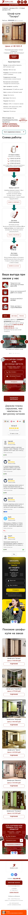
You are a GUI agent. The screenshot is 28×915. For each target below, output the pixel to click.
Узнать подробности (23, 120)
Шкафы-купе (13, 8)
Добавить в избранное (14, 896)
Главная (5, 8)
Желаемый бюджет (15, 376)
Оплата (21, 316)
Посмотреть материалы (14, 398)
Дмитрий (10, 498)
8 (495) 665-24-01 (15, 161)
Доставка (14, 316)
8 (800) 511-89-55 (15, 158)
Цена (5, 316)
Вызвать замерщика (14, 202)
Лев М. (9, 517)
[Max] (15, 622)
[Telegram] (12, 622)
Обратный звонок (14, 882)
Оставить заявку (14, 169)
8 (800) (14, 878)
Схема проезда (14, 892)
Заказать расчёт (14, 57)
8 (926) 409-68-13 (15, 163)
